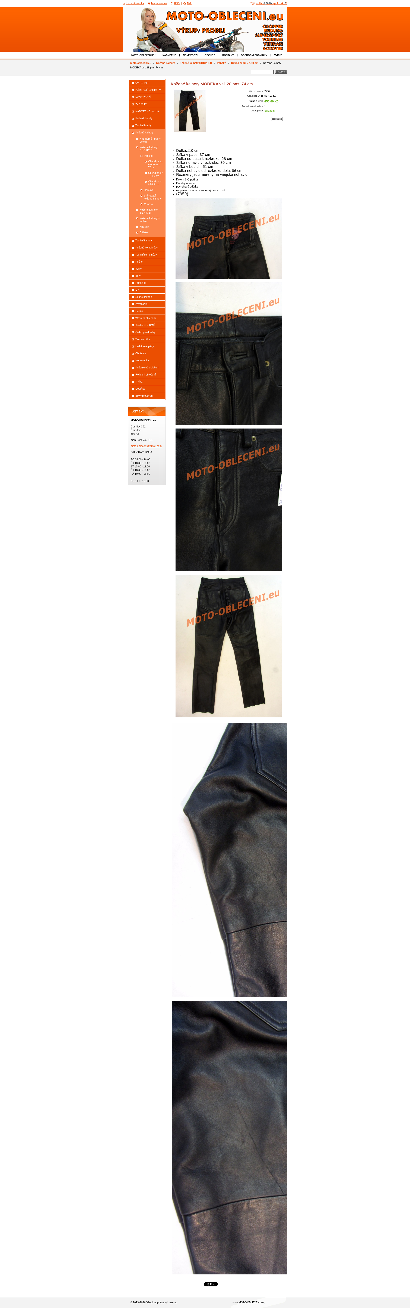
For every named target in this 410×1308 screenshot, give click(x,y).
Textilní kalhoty (143, 240)
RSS (177, 3)
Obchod (210, 55)
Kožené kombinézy (146, 247)
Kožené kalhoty (165, 63)
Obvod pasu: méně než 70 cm (155, 164)
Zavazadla (141, 304)
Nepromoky (142, 360)
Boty (138, 275)
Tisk (189, 3)
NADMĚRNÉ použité (147, 111)
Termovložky (142, 339)
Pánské (221, 63)
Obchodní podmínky (254, 55)
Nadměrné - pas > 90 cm (150, 140)
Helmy (139, 311)
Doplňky (140, 388)
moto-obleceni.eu (143, 55)
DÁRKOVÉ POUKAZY (148, 90)
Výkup (278, 55)
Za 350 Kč (141, 104)
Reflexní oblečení (145, 374)
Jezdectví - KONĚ (145, 325)
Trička (138, 381)
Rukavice (140, 282)
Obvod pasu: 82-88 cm (155, 183)
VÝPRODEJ (142, 83)
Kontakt (228, 55)
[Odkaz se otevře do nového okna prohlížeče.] (189, 111)
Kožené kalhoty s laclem (150, 220)
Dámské (149, 190)
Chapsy (148, 204)
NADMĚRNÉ (169, 55)
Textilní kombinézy (146, 254)
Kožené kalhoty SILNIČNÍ (149, 211)
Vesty (138, 268)
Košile (139, 261)
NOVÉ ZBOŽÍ (190, 55)
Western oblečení (145, 318)
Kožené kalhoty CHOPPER (196, 63)
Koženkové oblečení (147, 367)
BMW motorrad (144, 395)
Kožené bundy (143, 118)
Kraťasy (144, 226)
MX (137, 289)
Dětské (144, 232)
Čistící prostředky (145, 332)
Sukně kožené (143, 297)
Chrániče (140, 353)
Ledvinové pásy (144, 346)
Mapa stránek (159, 3)
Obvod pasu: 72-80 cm (244, 63)
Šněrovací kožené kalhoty (152, 197)
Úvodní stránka (135, 3)
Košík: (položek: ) (271, 3)
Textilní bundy (143, 125)
